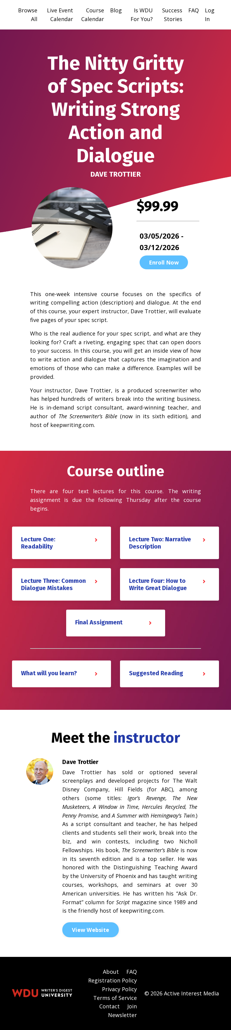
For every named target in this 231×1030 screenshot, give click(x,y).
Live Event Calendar (60, 15)
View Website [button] (90, 929)
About (111, 971)
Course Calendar (92, 15)
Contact (109, 1006)
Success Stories (172, 15)
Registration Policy (112, 980)
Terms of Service (115, 997)
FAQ (193, 10)
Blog (116, 10)
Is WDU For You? (142, 15)
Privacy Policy (119, 989)
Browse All (27, 15)
